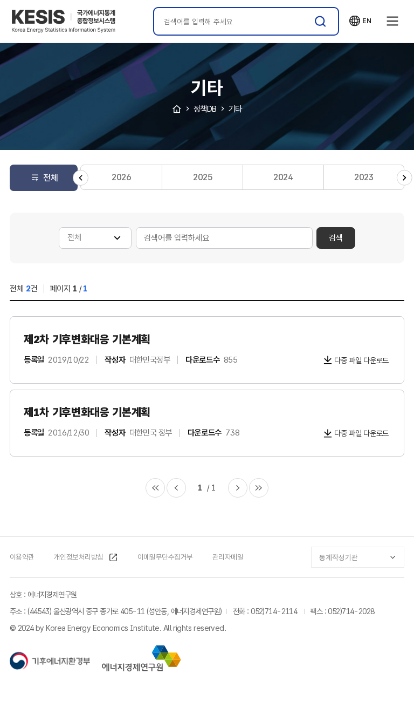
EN (360, 21)
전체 (50, 178)
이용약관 (22, 557)
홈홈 (177, 109)
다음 (237, 488)
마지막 (258, 488)
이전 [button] (80, 178)
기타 (235, 109)
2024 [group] (283, 177)
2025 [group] (202, 177)
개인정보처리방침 (79, 557)
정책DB (205, 109)
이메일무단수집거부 (165, 557)
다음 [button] (404, 178)
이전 (176, 488)
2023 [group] (364, 177)
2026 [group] (121, 177)
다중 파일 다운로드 (361, 360)
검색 (320, 21)
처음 (155, 488)
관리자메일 (227, 557)
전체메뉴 (392, 21)
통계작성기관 (338, 557)
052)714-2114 (274, 611)
